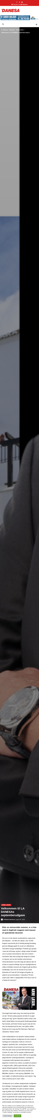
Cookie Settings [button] (7, 1116)
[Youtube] (22, 2)
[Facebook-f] (17, 2)
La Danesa (4, 30)
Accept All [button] (17, 1116)
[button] (36, 24)
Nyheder (12, 30)
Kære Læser (20, 30)
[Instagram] (19, 2)
